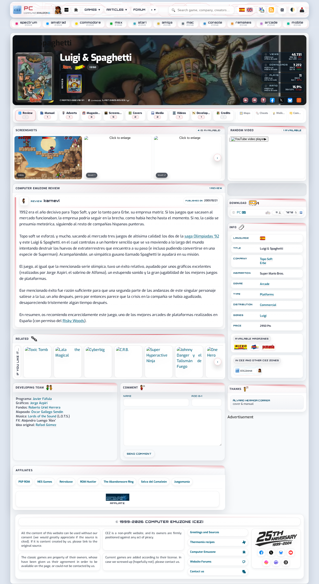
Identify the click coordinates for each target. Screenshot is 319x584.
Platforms (267, 294)
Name (127, 396)
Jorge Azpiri (38, 403)
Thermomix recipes (202, 542)
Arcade (264, 284)
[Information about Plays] (266, 75)
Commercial (268, 305)
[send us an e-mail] (261, 10)
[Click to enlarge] (48, 157)
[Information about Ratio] (266, 86)
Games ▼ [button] (93, 9)
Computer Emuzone (203, 552)
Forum (139, 9)
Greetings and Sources (204, 532)
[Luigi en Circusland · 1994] (74, 83)
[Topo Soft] (67, 67)
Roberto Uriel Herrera (44, 407)
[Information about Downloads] (266, 65)
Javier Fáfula (42, 399)
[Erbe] (79, 67)
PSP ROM (24, 482)
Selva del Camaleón (154, 482)
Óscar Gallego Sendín (47, 412)
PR (302, 10)
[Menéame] (298, 100)
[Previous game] (245, 100)
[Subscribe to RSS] (271, 10)
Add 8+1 (196, 396)
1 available (292, 130)
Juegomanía (182, 482)
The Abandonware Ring (119, 482)
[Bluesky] (290, 100)
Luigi (263, 316)
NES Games (44, 482)
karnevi (52, 201)
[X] (281, 100)
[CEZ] (247, 370)
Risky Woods (73, 320)
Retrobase (66, 482)
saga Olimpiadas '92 (201, 236)
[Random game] (263, 100)
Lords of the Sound (42, 416)
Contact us (197, 571)
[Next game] (254, 100)
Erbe (263, 263)
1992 (92, 67)
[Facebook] (272, 100)
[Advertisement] (266, 452)
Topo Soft (266, 259)
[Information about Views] (266, 54)
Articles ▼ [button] (117, 9)
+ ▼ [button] (153, 9)
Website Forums (200, 561)
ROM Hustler (88, 482)
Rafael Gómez (46, 425)
